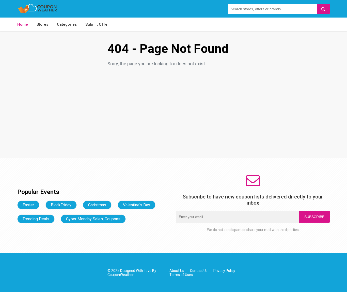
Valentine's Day (136, 205)
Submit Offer (97, 24)
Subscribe (314, 217)
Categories (67, 24)
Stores (42, 24)
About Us (176, 271)
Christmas (97, 205)
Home (22, 24)
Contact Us (199, 271)
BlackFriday (61, 205)
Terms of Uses (181, 275)
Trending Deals (36, 219)
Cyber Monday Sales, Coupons (93, 219)
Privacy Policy (224, 271)
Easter (28, 205)
